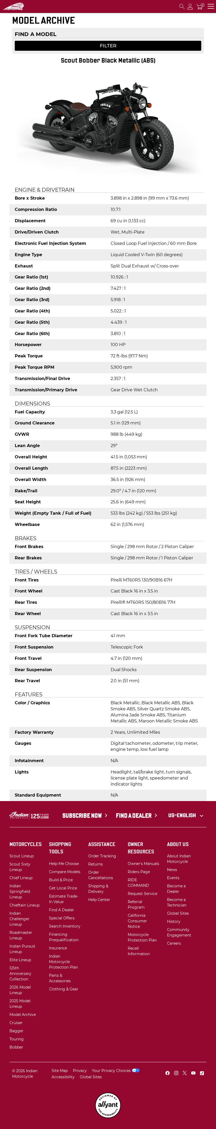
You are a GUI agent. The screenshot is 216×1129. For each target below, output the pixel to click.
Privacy (80, 1070)
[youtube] (193, 1073)
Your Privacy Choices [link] (111, 1070)
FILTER (108, 46)
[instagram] (176, 1073)
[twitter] (185, 1073)
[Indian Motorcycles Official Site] (24, 7)
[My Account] (190, 6)
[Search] (182, 6)
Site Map (60, 1070)
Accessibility (63, 1077)
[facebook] (167, 1073)
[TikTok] (202, 1073)
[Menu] (211, 6)
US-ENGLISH (182, 815)
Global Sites (91, 1077)
